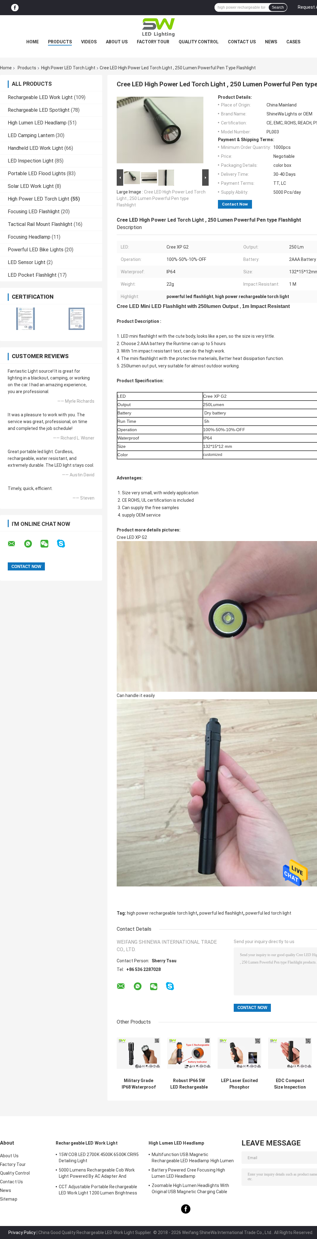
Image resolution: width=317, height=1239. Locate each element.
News (271, 41)
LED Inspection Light (31, 161)
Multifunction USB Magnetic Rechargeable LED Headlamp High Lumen (193, 1157)
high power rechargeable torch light (162, 913)
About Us (117, 41)
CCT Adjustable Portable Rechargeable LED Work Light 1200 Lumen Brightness (98, 1189)
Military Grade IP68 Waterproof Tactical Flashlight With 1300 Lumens (139, 1084)
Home (32, 41)
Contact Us (242, 41)
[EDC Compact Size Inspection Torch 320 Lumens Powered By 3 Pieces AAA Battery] (290, 1053)
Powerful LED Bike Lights (35, 250)
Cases (293, 41)
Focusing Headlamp (29, 237)
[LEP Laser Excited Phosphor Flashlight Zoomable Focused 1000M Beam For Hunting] (239, 1053)
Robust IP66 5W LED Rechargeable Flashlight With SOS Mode (189, 1084)
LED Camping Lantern (31, 135)
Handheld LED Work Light (35, 148)
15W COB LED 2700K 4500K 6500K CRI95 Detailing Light (99, 1157)
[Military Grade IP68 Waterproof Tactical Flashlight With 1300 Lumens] (138, 1053)
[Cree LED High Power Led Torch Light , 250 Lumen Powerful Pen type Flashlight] (160, 131)
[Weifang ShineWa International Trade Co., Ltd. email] (15, 544)
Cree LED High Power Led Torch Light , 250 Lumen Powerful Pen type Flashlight (161, 198)
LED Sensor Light (27, 262)
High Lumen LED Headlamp (37, 123)
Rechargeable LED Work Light (40, 97)
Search (278, 7)
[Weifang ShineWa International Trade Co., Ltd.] (158, 27)
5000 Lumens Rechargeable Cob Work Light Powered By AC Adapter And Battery (97, 1174)
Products (60, 41)
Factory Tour (153, 41)
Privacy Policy (22, 1232)
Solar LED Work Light (31, 186)
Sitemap (8, 1199)
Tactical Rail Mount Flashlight (40, 224)
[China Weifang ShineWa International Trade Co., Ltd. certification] (25, 318)
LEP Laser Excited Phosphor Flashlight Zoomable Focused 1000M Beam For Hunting (239, 1084)
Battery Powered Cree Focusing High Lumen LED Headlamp (188, 1173)
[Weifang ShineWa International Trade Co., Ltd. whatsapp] (32, 544)
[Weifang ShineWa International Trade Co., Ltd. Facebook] (14, 7)
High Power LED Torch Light (68, 67)
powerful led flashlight (221, 913)
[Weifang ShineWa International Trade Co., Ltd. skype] (65, 544)
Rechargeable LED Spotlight (39, 110)
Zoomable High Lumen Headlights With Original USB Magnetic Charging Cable (190, 1188)
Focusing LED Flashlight (34, 211)
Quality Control (199, 41)
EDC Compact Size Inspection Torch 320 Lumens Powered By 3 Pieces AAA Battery (290, 1084)
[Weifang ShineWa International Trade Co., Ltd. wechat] (48, 544)
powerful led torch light (268, 913)
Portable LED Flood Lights (37, 173)
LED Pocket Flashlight (32, 275)
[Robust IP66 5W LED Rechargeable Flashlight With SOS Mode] (189, 1053)
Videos (89, 41)
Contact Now (235, 204)
